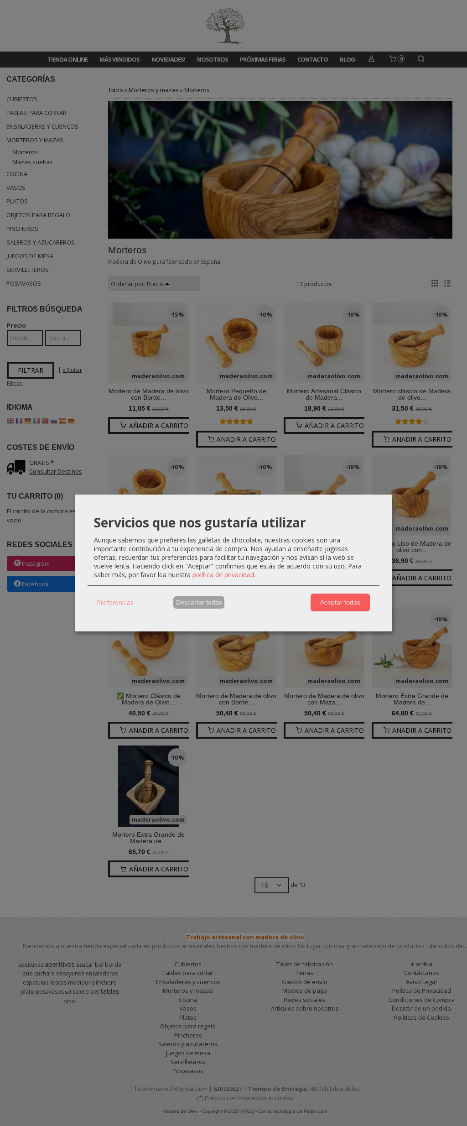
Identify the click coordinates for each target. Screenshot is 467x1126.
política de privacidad (223, 574)
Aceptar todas (340, 602)
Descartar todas (199, 602)
